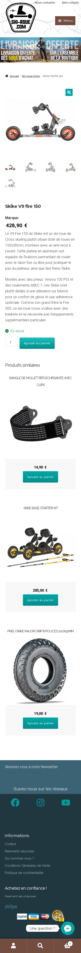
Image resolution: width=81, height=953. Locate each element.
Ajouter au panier (37, 343)
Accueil (14, 76)
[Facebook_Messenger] (67, 928)
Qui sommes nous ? (19, 858)
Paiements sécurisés (19, 851)
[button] (69, 92)
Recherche (40, 946)
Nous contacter (45, 2)
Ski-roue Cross (31, 76)
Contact (10, 844)
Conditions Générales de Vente (27, 865)
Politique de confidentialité (24, 873)
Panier (62, 942)
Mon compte (70, 2)
